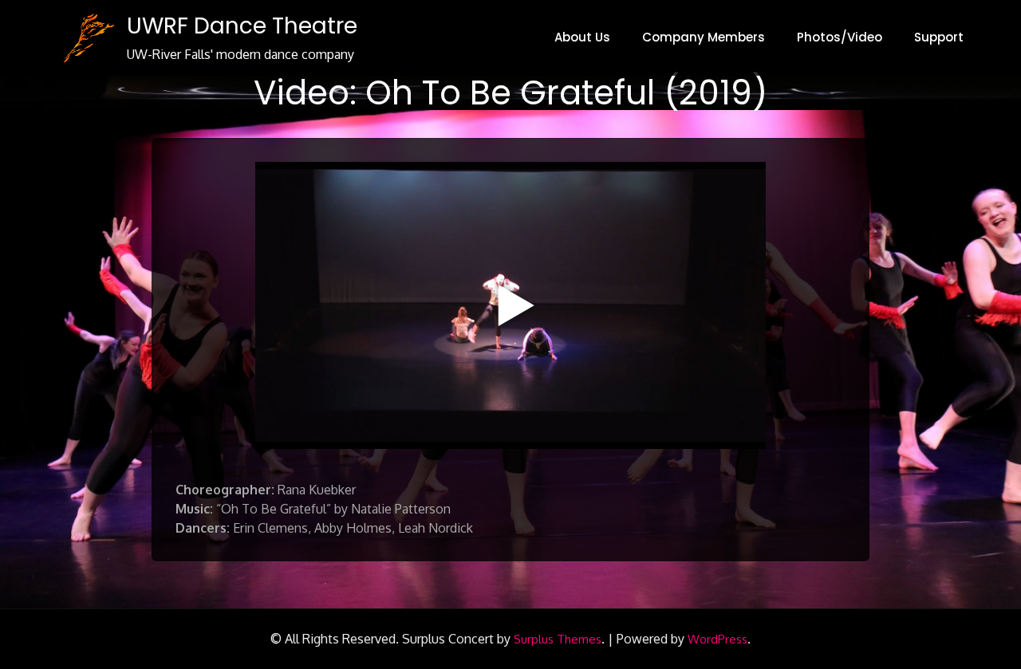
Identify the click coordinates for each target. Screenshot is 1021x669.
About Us (582, 37)
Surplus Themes (557, 639)
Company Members (703, 37)
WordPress (717, 639)
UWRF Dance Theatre (242, 25)
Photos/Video (839, 37)
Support (939, 37)
